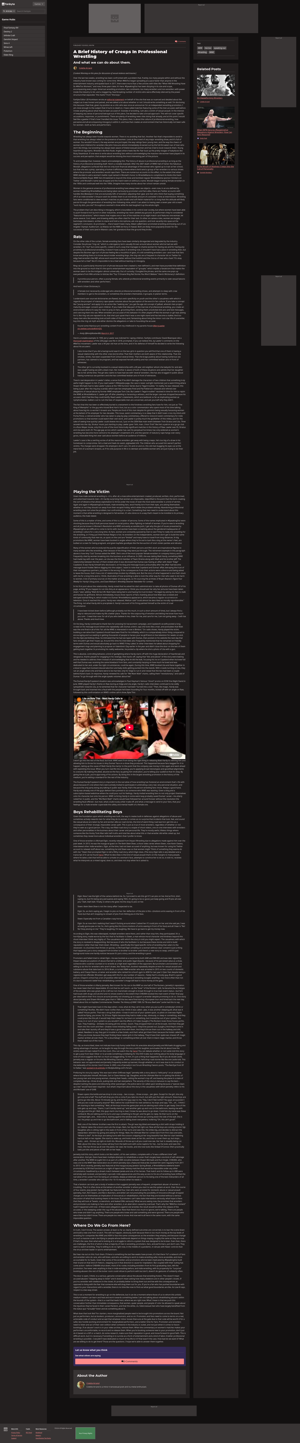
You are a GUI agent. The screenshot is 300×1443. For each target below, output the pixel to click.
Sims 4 (6, 43)
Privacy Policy (15, 1433)
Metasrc (38, 1435)
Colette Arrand (85, 68)
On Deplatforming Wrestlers (209, 98)
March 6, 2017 (107, 333)
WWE (211, 52)
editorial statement (115, 99)
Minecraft (8, 47)
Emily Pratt (203, 138)
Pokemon (8, 51)
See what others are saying (88, 1355)
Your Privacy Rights (85, 1433)
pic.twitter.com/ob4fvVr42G (90, 328)
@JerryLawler (159, 325)
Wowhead (39, 1433)
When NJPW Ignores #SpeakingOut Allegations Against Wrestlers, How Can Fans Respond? (214, 132)
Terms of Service (16, 1435)
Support (13, 1438)
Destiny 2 (8, 31)
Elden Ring (8, 55)
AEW (200, 48)
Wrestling (202, 52)
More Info (14, 1429)
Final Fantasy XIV (11, 27)
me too (208, 48)
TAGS (199, 43)
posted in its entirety (96, 1068)
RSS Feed (29, 1433)
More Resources (41, 1429)
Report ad (201, 5)
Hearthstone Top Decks (43, 1438)
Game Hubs (8, 19)
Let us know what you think (91, 1350)
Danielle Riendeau (206, 173)
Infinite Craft (9, 35)
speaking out (220, 48)
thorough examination (83, 341)
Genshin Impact (11, 39)
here (101, 855)
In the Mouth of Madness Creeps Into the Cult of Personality (215, 167)
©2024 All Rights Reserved (63, 1428)
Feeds (28, 1429)
